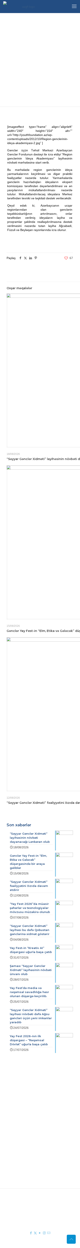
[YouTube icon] (39, 1233)
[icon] (48, 1233)
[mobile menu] (74, 6)
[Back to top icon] (71, 1239)
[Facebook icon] (30, 1233)
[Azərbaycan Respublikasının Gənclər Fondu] (26, 6)
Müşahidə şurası (34, 1138)
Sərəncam (30, 1115)
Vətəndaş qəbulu (34, 1150)
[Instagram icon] (44, 1233)
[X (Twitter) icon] (35, 1233)
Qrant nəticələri (33, 1144)
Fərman (28, 1109)
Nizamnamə (31, 1121)
